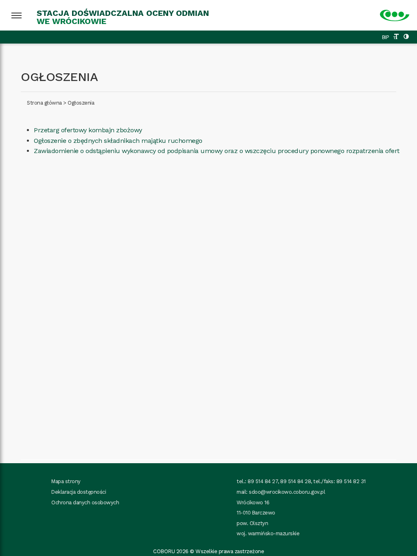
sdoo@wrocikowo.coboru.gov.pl (287, 492)
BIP (385, 37)
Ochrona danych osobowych (85, 502)
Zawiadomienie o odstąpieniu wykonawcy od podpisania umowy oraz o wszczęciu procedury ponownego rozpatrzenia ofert (216, 151)
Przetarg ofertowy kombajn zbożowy (88, 130)
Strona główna (44, 103)
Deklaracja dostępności (78, 492)
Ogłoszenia (81, 103)
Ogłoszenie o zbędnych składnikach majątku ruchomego (118, 140)
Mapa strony (66, 481)
